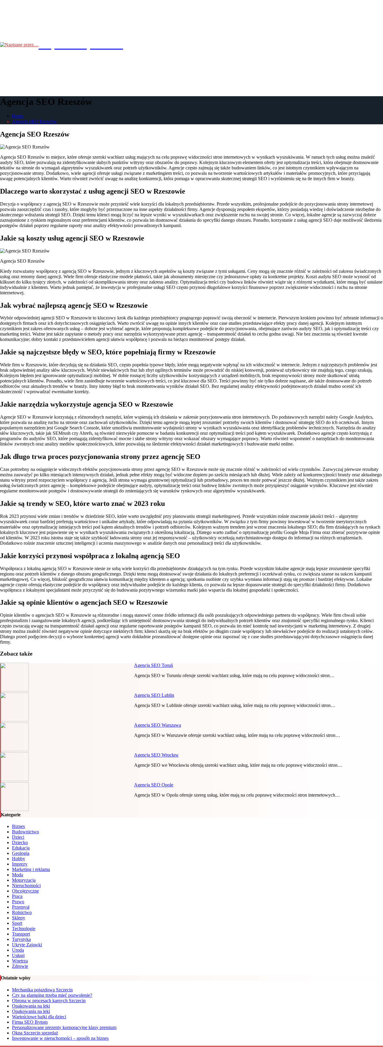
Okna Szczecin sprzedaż (35, 1032)
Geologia (20, 853)
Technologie (23, 928)
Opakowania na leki (31, 1005)
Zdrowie (20, 966)
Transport (21, 933)
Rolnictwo (22, 912)
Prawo (18, 901)
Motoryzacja (24, 880)
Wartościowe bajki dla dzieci (39, 1016)
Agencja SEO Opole (153, 784)
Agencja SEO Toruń (153, 665)
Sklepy (18, 917)
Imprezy (20, 864)
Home (18, 116)
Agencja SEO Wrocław (156, 754)
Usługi (18, 955)
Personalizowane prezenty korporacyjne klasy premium (64, 1027)
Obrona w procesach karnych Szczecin (49, 1000)
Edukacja (21, 847)
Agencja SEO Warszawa (157, 725)
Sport (17, 923)
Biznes (18, 826)
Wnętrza (20, 960)
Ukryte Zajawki (27, 944)
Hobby (18, 858)
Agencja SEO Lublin (154, 695)
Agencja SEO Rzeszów (34, 121)
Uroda (18, 950)
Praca (17, 896)
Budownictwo (25, 831)
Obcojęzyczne (25, 890)
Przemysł (20, 907)
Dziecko (20, 842)
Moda (17, 874)
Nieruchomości (26, 885)
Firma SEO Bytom (30, 1022)
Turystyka (21, 939)
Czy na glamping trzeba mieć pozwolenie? (52, 995)
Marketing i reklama (31, 869)
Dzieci (18, 837)
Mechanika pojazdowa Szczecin (42, 989)
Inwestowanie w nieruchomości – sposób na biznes (60, 1038)
